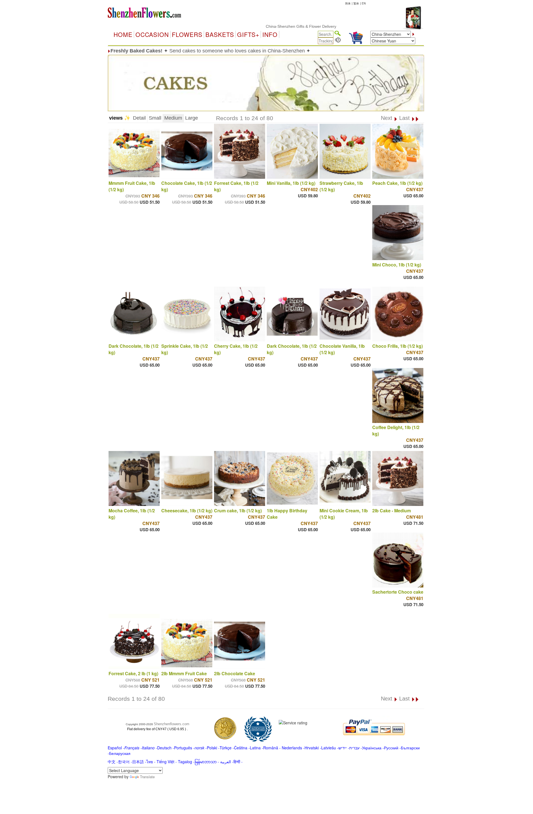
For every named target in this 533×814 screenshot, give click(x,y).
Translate (147, 776)
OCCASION (152, 34)
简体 (348, 3)
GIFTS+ (248, 34)
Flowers (187, 34)
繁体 (356, 3)
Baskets (219, 34)
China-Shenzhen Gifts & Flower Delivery (279, 26)
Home (123, 34)
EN (364, 3)
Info (270, 34)
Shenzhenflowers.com (171, 724)
